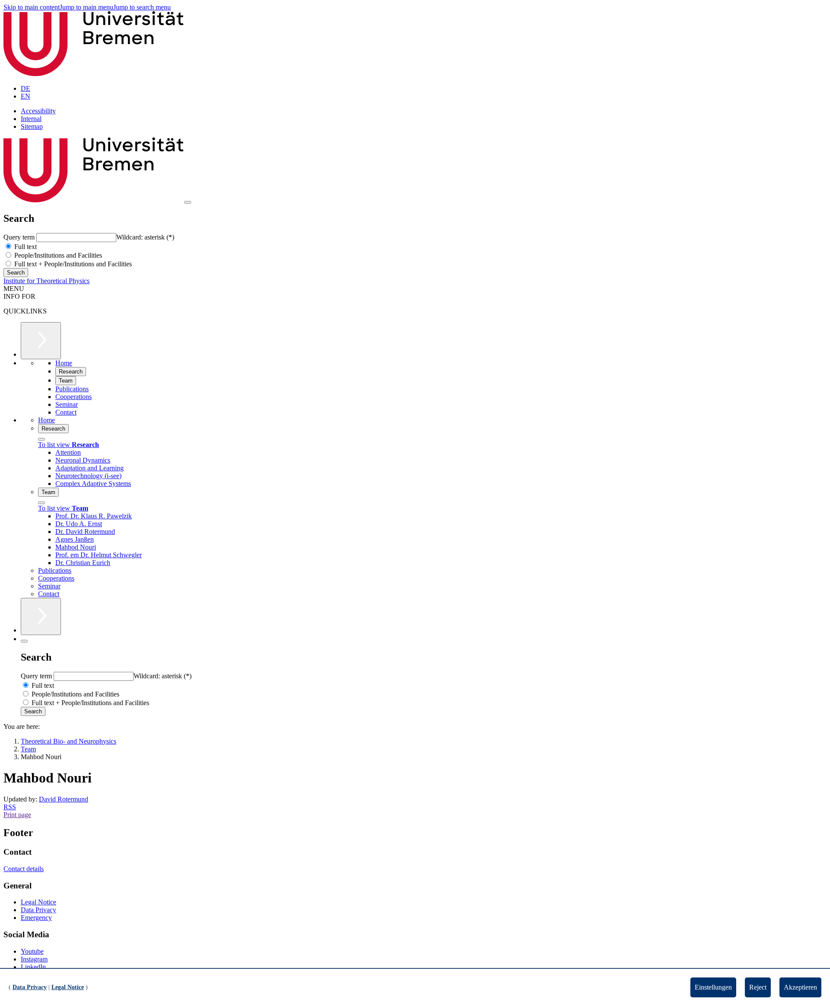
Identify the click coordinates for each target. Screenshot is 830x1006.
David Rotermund (63, 799)
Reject (757, 987)
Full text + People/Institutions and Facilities (72, 264)
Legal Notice (38, 902)
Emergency (36, 917)
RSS (9, 807)
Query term (19, 237)
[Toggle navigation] (187, 202)
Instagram (34, 959)
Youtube (32, 951)
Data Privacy (38, 909)
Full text (25, 246)
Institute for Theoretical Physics (46, 280)
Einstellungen (713, 987)
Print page (17, 814)
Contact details (23, 868)
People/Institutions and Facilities (57, 255)
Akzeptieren (800, 987)
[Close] (41, 439)
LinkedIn (33, 967)
